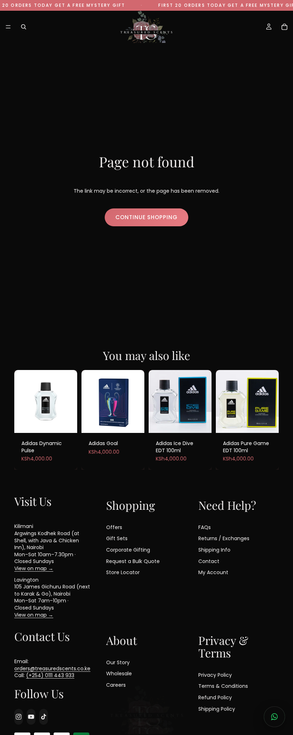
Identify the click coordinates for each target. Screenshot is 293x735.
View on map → (33, 568)
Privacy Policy (215, 675)
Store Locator (123, 572)
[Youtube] (31, 717)
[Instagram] (18, 717)
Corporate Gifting (128, 549)
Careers (116, 685)
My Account (213, 572)
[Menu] (8, 27)
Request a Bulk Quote (133, 560)
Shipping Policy (216, 708)
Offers (114, 527)
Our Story (118, 662)
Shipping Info (214, 549)
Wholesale (119, 673)
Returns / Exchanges (223, 538)
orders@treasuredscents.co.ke (52, 668)
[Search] (23, 27)
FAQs (204, 527)
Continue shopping (146, 217)
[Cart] (284, 27)
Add (67, 419)
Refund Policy (215, 697)
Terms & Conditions (223, 686)
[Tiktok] (43, 717)
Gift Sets (117, 538)
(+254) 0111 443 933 (50, 675)
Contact (208, 560)
